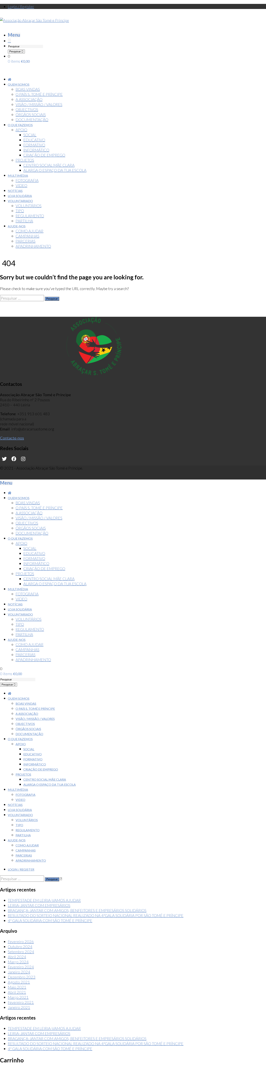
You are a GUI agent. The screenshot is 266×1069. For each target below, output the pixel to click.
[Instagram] (23, 459)
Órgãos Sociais (28, 729)
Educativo (32, 754)
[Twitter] (4, 459)
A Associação (27, 713)
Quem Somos (18, 698)
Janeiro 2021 (19, 1007)
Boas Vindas (26, 703)
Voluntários (27, 820)
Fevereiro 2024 (21, 966)
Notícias (15, 805)
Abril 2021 (17, 992)
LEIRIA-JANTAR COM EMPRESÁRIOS (39, 905)
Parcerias (24, 855)
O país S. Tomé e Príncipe (35, 708)
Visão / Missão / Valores (35, 719)
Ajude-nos (17, 840)
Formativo (32, 759)
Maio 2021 (17, 987)
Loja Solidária (20, 810)
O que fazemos (20, 739)
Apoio (21, 744)
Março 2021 (18, 997)
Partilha (23, 835)
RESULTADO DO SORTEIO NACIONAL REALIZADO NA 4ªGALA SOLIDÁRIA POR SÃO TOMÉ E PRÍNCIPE (95, 915)
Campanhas (26, 850)
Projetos (23, 774)
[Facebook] (14, 459)
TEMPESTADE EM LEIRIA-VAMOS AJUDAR (44, 900)
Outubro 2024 (20, 946)
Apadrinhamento (31, 860)
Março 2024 (18, 961)
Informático (34, 764)
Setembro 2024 (21, 951)
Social (28, 749)
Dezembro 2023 (21, 977)
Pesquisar (15, 51)
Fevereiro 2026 (21, 941)
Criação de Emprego (40, 769)
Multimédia (18, 789)
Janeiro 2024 (19, 972)
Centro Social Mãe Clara (44, 779)
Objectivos (25, 724)
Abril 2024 (17, 956)
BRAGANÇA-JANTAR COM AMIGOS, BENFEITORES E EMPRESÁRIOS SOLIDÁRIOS (77, 910)
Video (20, 800)
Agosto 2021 (19, 982)
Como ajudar (27, 845)
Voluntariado (20, 815)
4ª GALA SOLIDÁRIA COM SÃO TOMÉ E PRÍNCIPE (50, 920)
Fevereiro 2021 (21, 1002)
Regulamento (28, 830)
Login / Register (21, 6)
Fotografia (25, 794)
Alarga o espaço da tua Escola (49, 784)
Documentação (29, 734)
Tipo (19, 825)
